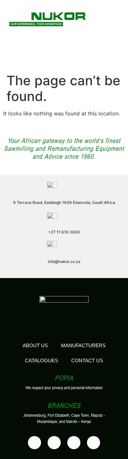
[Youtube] (54, 442)
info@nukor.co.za (64, 261)
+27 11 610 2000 (64, 232)
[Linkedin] (73, 442)
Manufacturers (83, 345)
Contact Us (87, 360)
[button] (109, 17)
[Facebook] (34, 442)
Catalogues (41, 360)
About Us (35, 345)
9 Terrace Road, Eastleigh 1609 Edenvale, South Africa (64, 202)
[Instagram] (93, 442)
